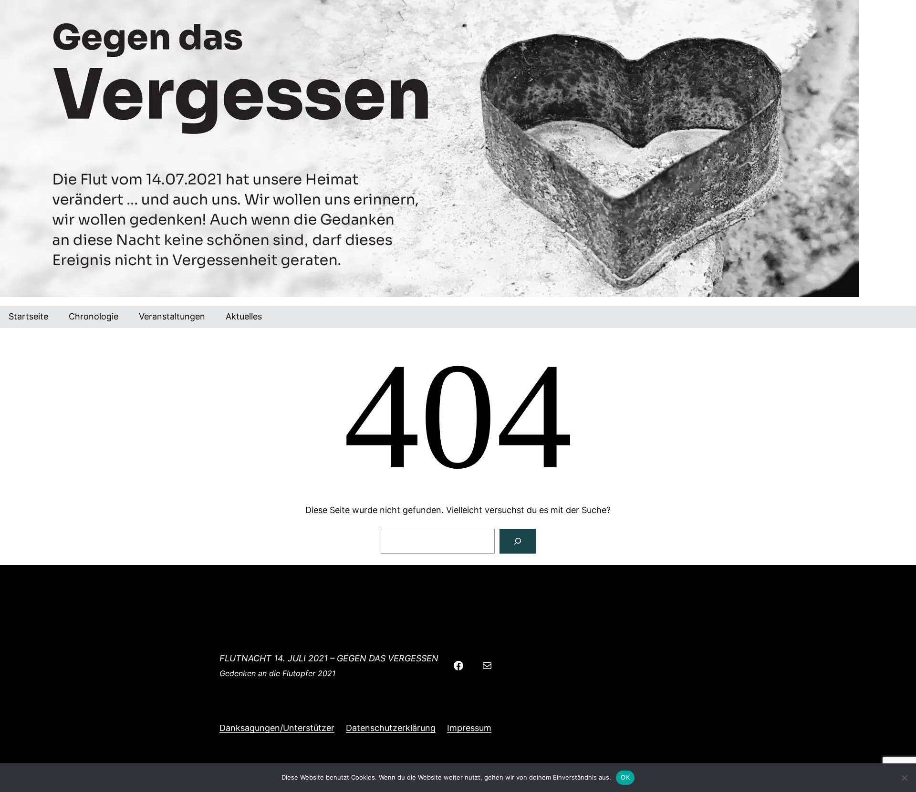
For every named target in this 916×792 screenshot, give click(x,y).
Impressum (469, 728)
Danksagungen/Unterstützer (276, 728)
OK (625, 777)
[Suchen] (518, 541)
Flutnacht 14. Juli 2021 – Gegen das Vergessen (328, 658)
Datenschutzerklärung (391, 728)
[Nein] (904, 777)
